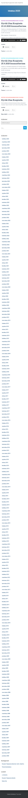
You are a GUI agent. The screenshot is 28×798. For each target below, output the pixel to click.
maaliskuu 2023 (6, 208)
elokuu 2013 (5, 532)
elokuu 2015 (5, 462)
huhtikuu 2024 (5, 172)
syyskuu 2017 (5, 393)
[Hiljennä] (20, 40)
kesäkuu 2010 (5, 638)
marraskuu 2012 (6, 556)
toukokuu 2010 (5, 641)
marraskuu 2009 (6, 659)
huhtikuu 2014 (5, 508)
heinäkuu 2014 (5, 498)
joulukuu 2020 (5, 284)
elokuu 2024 (5, 163)
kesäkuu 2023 (5, 199)
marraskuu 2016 (6, 420)
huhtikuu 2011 (5, 607)
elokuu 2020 (5, 296)
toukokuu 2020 (5, 302)
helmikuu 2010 (5, 650)
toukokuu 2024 (5, 169)
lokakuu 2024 (5, 157)
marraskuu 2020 (6, 287)
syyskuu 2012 (5, 562)
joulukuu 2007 (5, 722)
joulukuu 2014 (5, 483)
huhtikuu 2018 (5, 371)
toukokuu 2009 (5, 674)
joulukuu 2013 (5, 520)
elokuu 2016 (5, 429)
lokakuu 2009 (5, 662)
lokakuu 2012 (5, 559)
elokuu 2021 (5, 263)
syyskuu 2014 (5, 492)
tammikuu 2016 (6, 447)
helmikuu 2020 (5, 311)
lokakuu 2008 (5, 695)
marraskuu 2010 (6, 622)
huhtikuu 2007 (5, 743)
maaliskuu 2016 (6, 441)
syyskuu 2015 (5, 459)
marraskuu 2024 (6, 154)
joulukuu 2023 (5, 184)
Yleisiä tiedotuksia (6, 767)
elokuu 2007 (5, 734)
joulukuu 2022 (5, 217)
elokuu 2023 (5, 196)
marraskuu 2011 (6, 589)
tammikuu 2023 (6, 214)
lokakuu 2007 (5, 728)
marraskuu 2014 (6, 486)
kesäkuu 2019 (5, 332)
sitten (8, 51)
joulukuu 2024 (5, 151)
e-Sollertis (4, 775)
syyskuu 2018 (5, 359)
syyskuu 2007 (5, 731)
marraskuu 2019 (6, 320)
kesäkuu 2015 (5, 465)
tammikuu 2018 (6, 380)
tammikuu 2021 (6, 281)
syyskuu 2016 (5, 426)
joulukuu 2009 (5, 656)
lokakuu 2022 (5, 223)
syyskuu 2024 (5, 160)
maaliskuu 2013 (6, 544)
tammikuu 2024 (6, 181)
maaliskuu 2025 (6, 142)
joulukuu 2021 (5, 250)
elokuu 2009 (5, 668)
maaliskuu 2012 (6, 577)
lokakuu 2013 (5, 526)
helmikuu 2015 (5, 477)
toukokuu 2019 (5, 335)
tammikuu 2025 (6, 148)
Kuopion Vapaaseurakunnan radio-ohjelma (12, 20)
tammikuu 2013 (6, 550)
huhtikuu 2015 (5, 471)
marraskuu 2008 (6, 692)
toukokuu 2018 (5, 368)
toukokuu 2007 (5, 740)
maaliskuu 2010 (6, 647)
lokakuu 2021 (5, 256)
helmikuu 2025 (5, 145)
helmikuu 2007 (5, 749)
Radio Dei (4, 781)
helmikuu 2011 (5, 613)
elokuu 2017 (5, 396)
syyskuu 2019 (5, 326)
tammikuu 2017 (6, 414)
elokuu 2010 (5, 631)
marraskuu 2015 (6, 453)
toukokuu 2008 (5, 707)
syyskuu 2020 (5, 293)
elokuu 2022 (5, 229)
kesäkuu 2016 (5, 432)
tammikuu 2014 (6, 517)
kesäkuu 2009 (5, 671)
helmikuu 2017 (5, 411)
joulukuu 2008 (5, 689)
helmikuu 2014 (5, 514)
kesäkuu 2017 (5, 399)
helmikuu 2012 (5, 580)
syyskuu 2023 (5, 193)
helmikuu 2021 (5, 278)
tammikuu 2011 (6, 616)
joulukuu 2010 (5, 619)
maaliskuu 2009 (6, 680)
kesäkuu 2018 (5, 365)
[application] (14, 40)
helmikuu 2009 (5, 683)
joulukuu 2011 (5, 586)
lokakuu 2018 (5, 356)
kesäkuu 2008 (5, 704)
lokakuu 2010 (5, 625)
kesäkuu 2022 (5, 232)
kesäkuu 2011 (5, 601)
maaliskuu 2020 (6, 308)
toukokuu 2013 (5, 538)
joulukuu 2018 (5, 350)
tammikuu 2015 (6, 480)
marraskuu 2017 (6, 387)
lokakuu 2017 (5, 390)
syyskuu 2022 (5, 226)
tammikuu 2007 (6, 752)
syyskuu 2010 (5, 628)
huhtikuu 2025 (5, 138)
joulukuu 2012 (5, 553)
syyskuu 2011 (5, 595)
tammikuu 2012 (6, 583)
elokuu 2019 (5, 329)
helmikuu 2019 (5, 344)
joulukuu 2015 (5, 450)
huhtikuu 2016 (5, 438)
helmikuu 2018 (5, 377)
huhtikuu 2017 (5, 405)
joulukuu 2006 (5, 755)
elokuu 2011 (5, 598)
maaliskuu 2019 (6, 341)
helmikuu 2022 (5, 244)
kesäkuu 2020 (5, 299)
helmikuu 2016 (5, 444)
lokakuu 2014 (5, 489)
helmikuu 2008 (5, 716)
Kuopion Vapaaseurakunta (8, 778)
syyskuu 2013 (5, 529)
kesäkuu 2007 (5, 737)
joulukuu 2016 (5, 417)
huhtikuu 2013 (5, 541)
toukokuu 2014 (5, 504)
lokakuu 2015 (5, 456)
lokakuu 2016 (5, 423)
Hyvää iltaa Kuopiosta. (12, 100)
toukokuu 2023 (5, 202)
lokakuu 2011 (5, 592)
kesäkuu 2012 (5, 568)
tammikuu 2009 (6, 686)
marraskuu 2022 (6, 220)
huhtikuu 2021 (5, 272)
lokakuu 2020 (5, 290)
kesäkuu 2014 (5, 501)
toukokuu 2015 (5, 468)
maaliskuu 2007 (6, 746)
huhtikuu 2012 (5, 574)
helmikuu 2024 (5, 178)
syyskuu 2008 (5, 698)
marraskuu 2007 (6, 725)
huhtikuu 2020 (5, 305)
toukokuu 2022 (5, 235)
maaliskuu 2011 (6, 610)
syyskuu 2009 (5, 665)
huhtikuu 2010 (5, 644)
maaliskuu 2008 (6, 713)
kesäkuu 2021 (5, 266)
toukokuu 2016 (5, 435)
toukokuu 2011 (5, 604)
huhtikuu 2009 (5, 677)
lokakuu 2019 (5, 323)
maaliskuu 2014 (6, 510)
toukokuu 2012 (5, 571)
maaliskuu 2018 (6, 374)
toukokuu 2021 (5, 269)
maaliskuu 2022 (6, 241)
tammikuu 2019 (6, 347)
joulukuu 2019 (5, 317)
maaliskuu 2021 (6, 275)
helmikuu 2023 (5, 211)
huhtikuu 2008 (5, 710)
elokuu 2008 (5, 701)
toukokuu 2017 (5, 402)
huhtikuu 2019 (5, 338)
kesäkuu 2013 (5, 535)
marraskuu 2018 (6, 353)
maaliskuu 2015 (6, 474)
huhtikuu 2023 (5, 205)
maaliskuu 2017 (6, 408)
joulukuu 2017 (5, 383)
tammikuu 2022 (6, 247)
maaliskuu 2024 (6, 175)
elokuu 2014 (5, 495)
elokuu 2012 (5, 565)
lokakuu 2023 (5, 190)
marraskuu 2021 (6, 253)
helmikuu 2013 (5, 547)
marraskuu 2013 (6, 523)
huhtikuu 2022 (5, 238)
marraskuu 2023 (6, 187)
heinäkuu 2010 (5, 635)
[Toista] (3, 40)
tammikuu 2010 (6, 653)
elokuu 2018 (5, 362)
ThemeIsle (18, 794)
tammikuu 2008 (6, 719)
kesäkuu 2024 (5, 166)
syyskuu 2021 (5, 259)
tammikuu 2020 (6, 314)
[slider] (24, 40)
